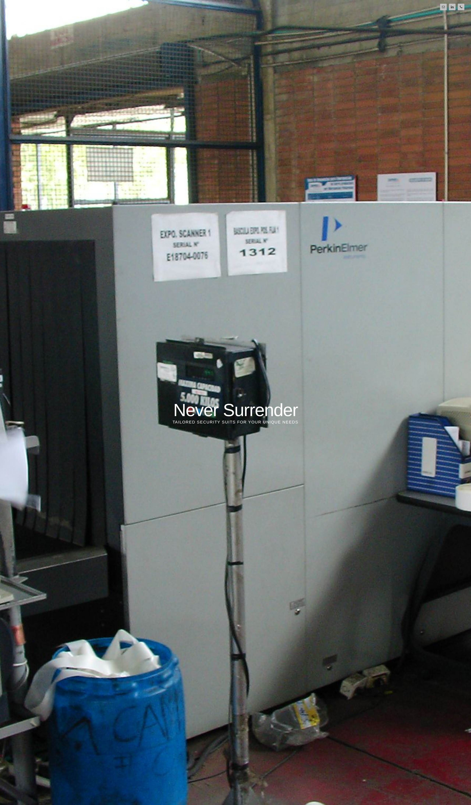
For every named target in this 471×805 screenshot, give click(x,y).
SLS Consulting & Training (37, 15)
